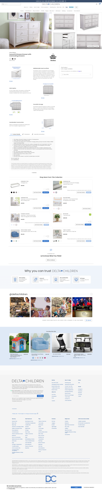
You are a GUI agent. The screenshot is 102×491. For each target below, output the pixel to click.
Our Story (54, 394)
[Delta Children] (28, 381)
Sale (76, 7)
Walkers (66, 428)
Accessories (69, 10)
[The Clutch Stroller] (61, 343)
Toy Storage (41, 428)
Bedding (63, 10)
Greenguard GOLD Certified (57, 384)
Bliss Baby (71, 7)
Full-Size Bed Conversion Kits (84, 423)
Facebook (80, 390)
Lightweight (54, 426)
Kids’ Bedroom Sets (29, 421)
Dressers (27, 426)
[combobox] (11, 4)
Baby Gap (14, 424)
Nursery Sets (14, 421)
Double (53, 424)
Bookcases (14, 440)
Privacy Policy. (12, 488)
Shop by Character (29, 446)
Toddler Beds (28, 424)
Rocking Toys (41, 437)
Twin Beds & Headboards (30, 423)
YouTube (80, 394)
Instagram (80, 389)
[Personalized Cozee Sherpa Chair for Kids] (40, 343)
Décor (26, 435)
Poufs (39, 451)
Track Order (67, 396)
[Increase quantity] (48, 189)
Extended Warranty (69, 391)
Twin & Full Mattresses (29, 440)
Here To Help (36, 7)
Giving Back (54, 396)
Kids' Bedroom (28, 10)
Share (97, 46)
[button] (10, 59)
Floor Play (40, 446)
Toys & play (40, 423)
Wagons (47, 10)
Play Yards (67, 426)
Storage (27, 430)
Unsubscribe (14, 408)
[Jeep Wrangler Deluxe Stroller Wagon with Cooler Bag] (83, 343)
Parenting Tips (53, 7)
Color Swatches (68, 400)
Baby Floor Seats (68, 430)
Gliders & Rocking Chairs (17, 428)
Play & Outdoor (36, 10)
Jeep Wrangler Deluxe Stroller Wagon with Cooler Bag (80, 355)
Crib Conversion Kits (16, 448)
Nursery (22, 10)
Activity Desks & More (42, 432)
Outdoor (40, 430)
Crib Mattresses (15, 432)
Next (91, 294)
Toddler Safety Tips (56, 388)
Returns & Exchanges (69, 395)
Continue (40, 396)
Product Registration (69, 389)
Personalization (77, 10)
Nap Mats (27, 448)
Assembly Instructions (69, 384)
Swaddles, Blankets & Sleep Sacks (17, 453)
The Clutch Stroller (57, 354)
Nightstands (27, 428)
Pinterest (80, 392)
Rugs (13, 442)
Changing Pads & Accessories (15, 450)
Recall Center (54, 389)
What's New (59, 7)
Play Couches (41, 435)
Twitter (79, 396)
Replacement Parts (69, 388)
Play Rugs (40, 440)
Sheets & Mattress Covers (17, 433)
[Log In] (96, 4)
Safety (31, 7)
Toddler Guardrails (82, 421)
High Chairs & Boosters (69, 424)
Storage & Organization (17, 444)
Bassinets (14, 435)
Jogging (53, 423)
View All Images (91, 46)
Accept (76, 487)
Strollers (42, 10)
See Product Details (37, 192)
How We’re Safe (55, 382)
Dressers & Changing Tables (18, 426)
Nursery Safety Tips (56, 386)
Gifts (63, 7)
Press (53, 398)
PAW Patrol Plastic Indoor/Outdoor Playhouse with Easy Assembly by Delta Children (16, 356)
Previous (89, 294)
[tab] (15, 134)
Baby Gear (52, 10)
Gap (66, 7)
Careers (53, 400)
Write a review (50, 260)
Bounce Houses (41, 442)
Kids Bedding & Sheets (29, 439)
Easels (39, 426)
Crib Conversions (44, 7)
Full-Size (53, 421)
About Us (26, 7)
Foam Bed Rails (28, 442)
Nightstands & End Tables (17, 439)
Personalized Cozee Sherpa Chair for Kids (37, 355)
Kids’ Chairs (27, 432)
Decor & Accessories (16, 437)
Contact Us (67, 398)
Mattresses (58, 10)
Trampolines (41, 439)
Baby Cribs (14, 423)
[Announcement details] (37, 413)
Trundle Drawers (15, 446)
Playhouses (40, 424)
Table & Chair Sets (29, 433)
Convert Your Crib (68, 386)
